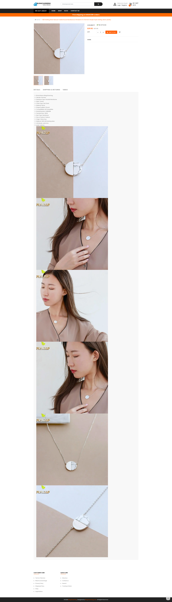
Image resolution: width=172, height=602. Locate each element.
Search (64, 583)
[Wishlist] (119, 32)
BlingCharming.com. (91, 599)
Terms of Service (40, 578)
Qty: (88, 32)
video (65, 90)
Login (119, 5)
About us (64, 578)
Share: (89, 39)
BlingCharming (72, 599)
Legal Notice (39, 591)
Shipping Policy (39, 586)
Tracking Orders (67, 586)
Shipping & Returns (51, 90)
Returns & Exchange (41, 581)
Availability (91, 25)
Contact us (65, 581)
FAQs (36, 589)
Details (37, 90)
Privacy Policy (39, 583)
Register (124, 5)
